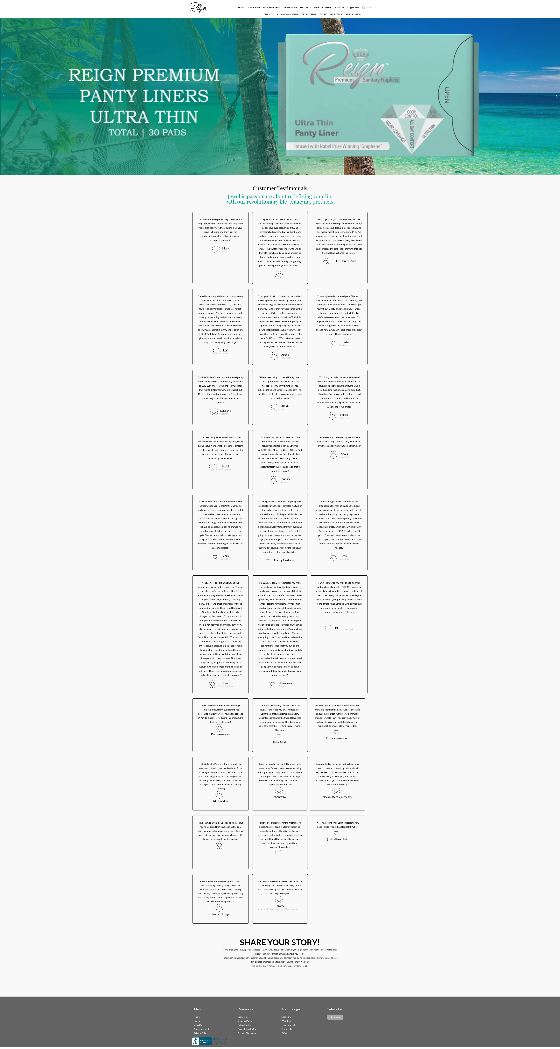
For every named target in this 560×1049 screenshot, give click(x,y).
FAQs (284, 1033)
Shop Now (286, 1016)
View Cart (199, 1025)
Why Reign (286, 1021)
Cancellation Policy (247, 1029)
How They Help (288, 1025)
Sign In (197, 1021)
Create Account (201, 1029)
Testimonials (287, 1029)
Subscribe (335, 1017)
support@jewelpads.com (253, 949)
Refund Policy (244, 1025)
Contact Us (243, 1016)
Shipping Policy (245, 1021)
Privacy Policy (201, 1033)
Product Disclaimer (247, 1033)
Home (197, 1016)
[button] (3, 96)
